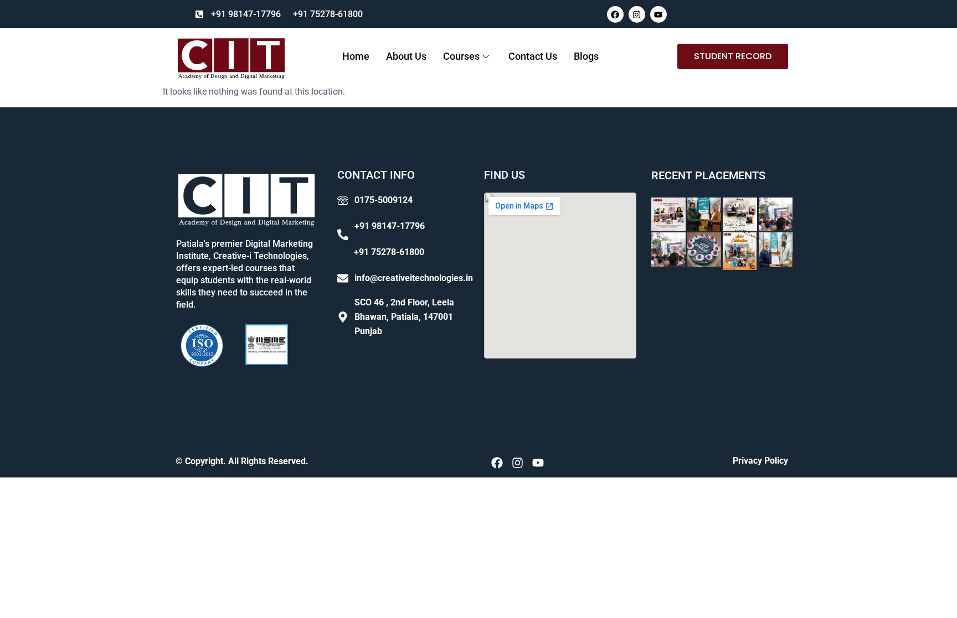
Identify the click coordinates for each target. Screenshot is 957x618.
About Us (406, 56)
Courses (461, 56)
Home (355, 56)
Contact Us (532, 56)
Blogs (586, 56)
